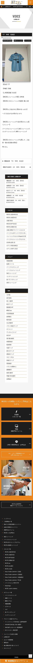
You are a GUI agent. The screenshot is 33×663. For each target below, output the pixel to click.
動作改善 (9, 319)
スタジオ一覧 (7, 549)
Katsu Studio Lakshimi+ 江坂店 (13, 571)
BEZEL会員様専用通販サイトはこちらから (16, 504)
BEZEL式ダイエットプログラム (12, 542)
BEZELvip (7, 563)
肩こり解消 (10, 301)
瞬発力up (9, 310)
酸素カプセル (8, 601)
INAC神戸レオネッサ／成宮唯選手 (14, 627)
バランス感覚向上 (11, 366)
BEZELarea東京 (9, 566)
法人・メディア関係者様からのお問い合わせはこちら (17, 454)
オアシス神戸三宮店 (12, 248)
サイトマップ (7, 648)
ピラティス (8, 606)
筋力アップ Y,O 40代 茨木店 (16, 190)
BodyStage (8, 585)
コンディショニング (12, 276)
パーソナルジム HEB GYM (12, 583)
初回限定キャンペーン (16, 661)
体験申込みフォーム (9, 530)
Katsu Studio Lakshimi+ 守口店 (13, 580)
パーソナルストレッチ (13, 267)
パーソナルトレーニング (13, 270)
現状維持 (9, 363)
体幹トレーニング (11, 282)
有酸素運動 (10, 261)
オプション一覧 (8, 592)
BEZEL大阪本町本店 (12, 214)
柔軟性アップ (10, 354)
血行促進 (9, 298)
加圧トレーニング (18, 40)
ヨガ (6, 609)
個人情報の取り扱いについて (11, 645)
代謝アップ (10, 348)
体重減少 (9, 379)
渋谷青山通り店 (11, 242)
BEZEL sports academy (11, 588)
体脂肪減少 (10, 341)
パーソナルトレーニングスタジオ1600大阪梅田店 (17, 239)
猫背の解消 (10, 372)
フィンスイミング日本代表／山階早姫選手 (16, 621)
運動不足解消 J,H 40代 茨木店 (14, 167)
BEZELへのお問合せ (9, 532)
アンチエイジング (11, 332)
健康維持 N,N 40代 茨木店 (16, 185)
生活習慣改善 (10, 313)
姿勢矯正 (9, 316)
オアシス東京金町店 (12, 245)
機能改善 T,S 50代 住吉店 (14, 161)
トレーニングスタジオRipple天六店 (16, 236)
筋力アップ (10, 304)
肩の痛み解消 (10, 338)
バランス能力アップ (12, 326)
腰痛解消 (9, 369)
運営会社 (6, 642)
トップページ (7, 518)
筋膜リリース (10, 264)
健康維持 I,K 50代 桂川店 (15, 195)
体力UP (9, 335)
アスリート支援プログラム (11, 619)
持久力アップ (10, 351)
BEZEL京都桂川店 (12, 227)
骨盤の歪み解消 (11, 376)
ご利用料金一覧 (8, 521)
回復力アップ (10, 360)
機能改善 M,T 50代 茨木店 (16, 180)
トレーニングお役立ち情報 (11, 634)
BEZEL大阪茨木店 (12, 217)
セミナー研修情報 (8, 639)
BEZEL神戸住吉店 (7, 40)
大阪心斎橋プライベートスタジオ (16, 230)
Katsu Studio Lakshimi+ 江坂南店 (13, 574)
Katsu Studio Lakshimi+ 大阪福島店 (14, 577)
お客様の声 (7, 637)
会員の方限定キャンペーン (11, 527)
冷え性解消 (10, 323)
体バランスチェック (12, 279)
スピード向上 (10, 357)
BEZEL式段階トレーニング (11, 545)
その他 (8, 294)
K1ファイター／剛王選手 (11, 630)
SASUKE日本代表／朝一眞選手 (13, 624)
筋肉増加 (9, 344)
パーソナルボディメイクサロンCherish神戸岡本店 (17, 233)
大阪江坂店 (10, 220)
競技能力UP (10, 307)
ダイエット (10, 329)
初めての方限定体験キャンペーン (12, 524)
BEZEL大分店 (8, 568)
